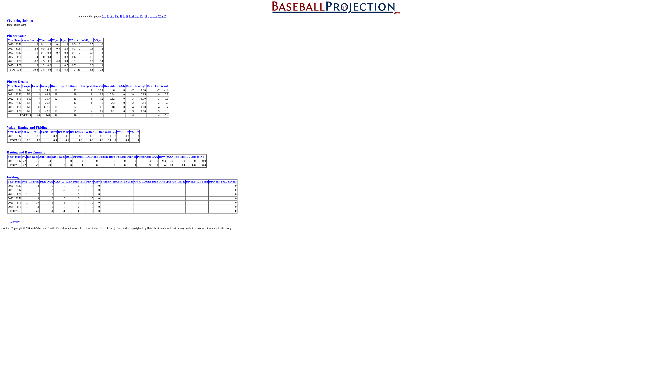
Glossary (15, 221)
